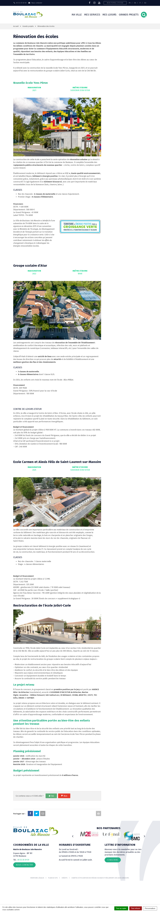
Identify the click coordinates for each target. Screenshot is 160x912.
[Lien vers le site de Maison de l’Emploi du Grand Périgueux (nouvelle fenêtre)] (86, 834)
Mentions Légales (37, 878)
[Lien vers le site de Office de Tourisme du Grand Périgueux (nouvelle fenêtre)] (108, 835)
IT (140, 3)
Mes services (92, 14)
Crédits (64, 878)
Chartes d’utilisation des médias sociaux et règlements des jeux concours (100, 878)
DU (145, 3)
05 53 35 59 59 (23, 860)
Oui (52, 796)
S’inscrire (112, 860)
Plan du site (53, 878)
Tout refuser (135, 908)
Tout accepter (121, 908)
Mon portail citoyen (115, 3)
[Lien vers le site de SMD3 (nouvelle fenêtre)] (130, 836)
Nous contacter (36, 3)
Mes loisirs (109, 14)
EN (135, 3)
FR (129, 3)
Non (65, 796)
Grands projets (129, 14)
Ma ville (77, 14)
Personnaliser (150, 908)
